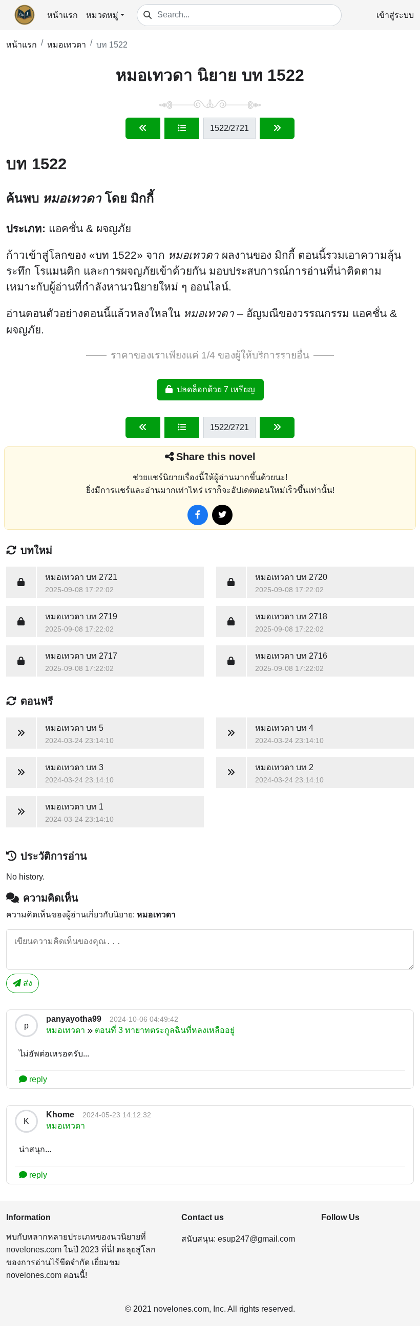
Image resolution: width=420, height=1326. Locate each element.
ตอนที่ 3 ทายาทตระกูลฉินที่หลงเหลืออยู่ (165, 1030)
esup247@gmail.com (256, 1238)
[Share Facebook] (197, 515)
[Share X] (222, 515)
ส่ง (26, 983)
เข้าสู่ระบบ (395, 15)
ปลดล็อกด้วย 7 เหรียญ (216, 389)
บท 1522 (112, 44)
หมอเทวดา (66, 44)
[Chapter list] (181, 128)
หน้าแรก (62, 15)
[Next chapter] (277, 128)
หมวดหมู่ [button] (102, 15)
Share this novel (216, 456)
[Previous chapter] (142, 128)
